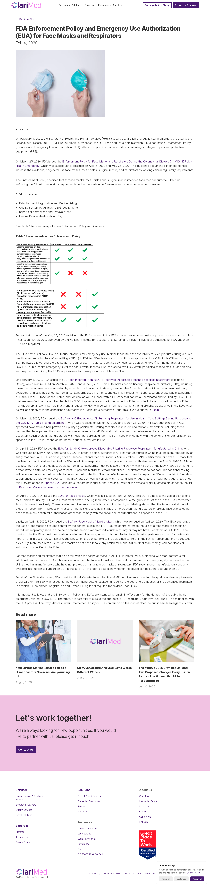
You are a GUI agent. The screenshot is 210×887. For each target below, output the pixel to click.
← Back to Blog (25, 19)
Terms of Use (108, 873)
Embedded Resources (89, 801)
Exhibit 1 (157, 410)
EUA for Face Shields (71, 495)
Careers (143, 811)
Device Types (23, 842)
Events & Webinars (87, 838)
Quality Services (24, 809)
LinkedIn (143, 821)
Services (21, 790)
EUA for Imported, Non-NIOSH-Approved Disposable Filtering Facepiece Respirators (117, 380)
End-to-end (83, 811)
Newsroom (83, 843)
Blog (80, 849)
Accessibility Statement (126, 873)
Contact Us (145, 816)
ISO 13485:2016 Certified (90, 854)
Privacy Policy (94, 873)
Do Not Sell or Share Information (151, 873)
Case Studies (84, 833)
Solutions (84, 790)
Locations (144, 806)
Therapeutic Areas (25, 837)
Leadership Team (148, 801)
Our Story (144, 796)
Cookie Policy (193, 872)
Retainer (82, 806)
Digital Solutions (24, 815)
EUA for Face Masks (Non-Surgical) (90, 521)
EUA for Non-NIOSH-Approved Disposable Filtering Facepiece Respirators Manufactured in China (120, 448)
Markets (20, 831)
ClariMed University (87, 828)
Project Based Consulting (90, 796)
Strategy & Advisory (26, 804)
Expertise (22, 825)
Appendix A (51, 483)
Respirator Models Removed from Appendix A (48, 487)
